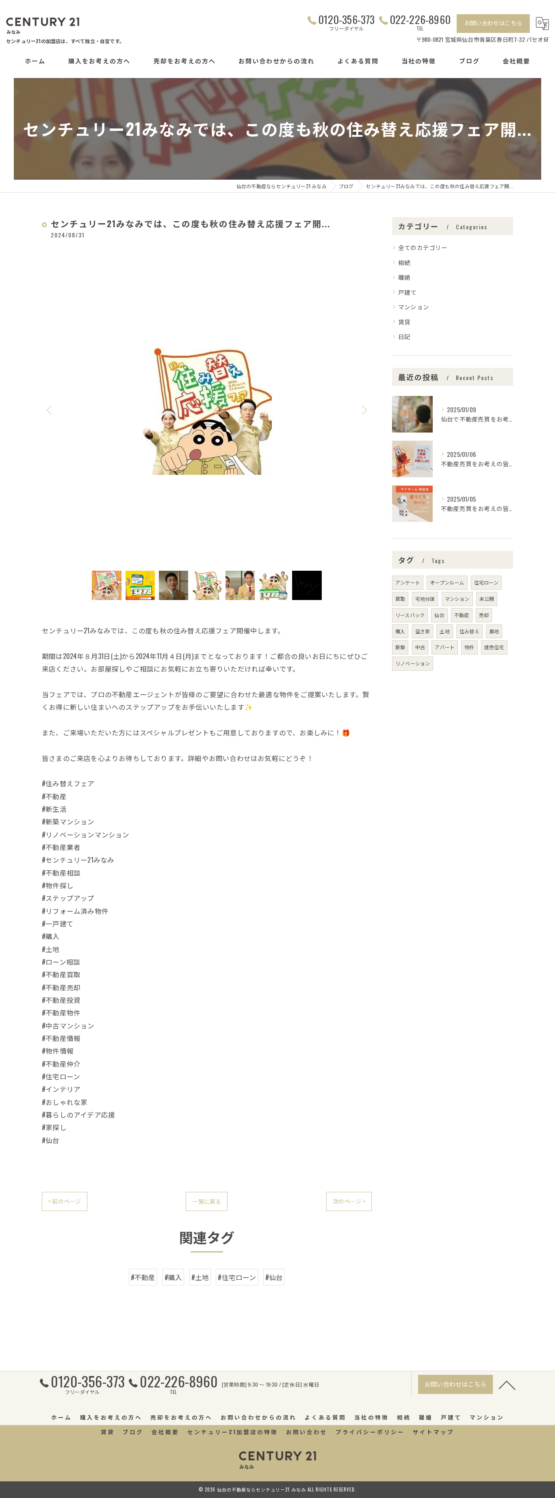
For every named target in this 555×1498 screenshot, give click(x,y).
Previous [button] (50, 410)
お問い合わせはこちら (493, 22)
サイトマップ (433, 1432)
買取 (400, 598)
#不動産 (143, 1277)
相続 (404, 262)
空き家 (422, 631)
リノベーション (412, 663)
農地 (494, 631)
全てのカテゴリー (423, 247)
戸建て (407, 292)
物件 (469, 647)
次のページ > (349, 1201)
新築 (400, 647)
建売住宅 (494, 647)
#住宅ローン (237, 1277)
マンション (413, 306)
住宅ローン (486, 582)
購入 (400, 631)
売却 (484, 614)
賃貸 (404, 321)
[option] (207, 410)
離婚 (404, 277)
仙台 (439, 614)
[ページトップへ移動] (507, 1384)
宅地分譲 (425, 598)
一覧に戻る (206, 1201)
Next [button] (364, 410)
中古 (420, 647)
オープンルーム (447, 582)
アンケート (407, 582)
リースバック (410, 614)
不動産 (461, 614)
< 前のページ (64, 1201)
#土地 (200, 1277)
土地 (444, 631)
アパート (445, 647)
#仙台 (274, 1277)
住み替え (469, 631)
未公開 (486, 598)
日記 (404, 336)
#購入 (173, 1277)
